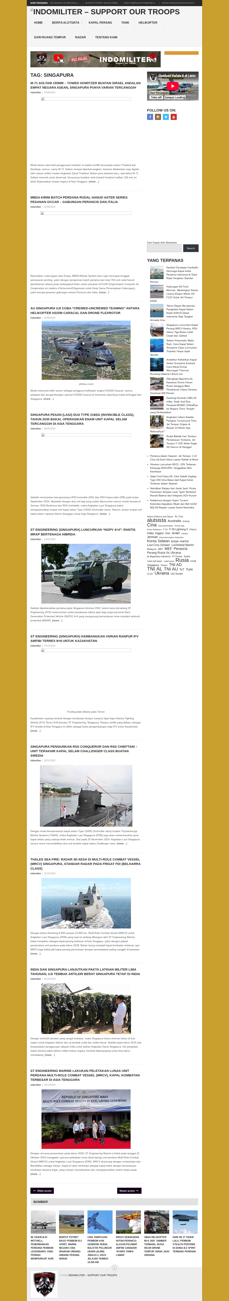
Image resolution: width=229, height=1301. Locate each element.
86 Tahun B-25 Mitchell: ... (65, 3)
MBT (160, 549)
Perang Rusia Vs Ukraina (164, 552)
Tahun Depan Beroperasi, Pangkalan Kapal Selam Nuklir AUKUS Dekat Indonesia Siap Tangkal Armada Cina (172, 312)
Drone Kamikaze (154, 529)
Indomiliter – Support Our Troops (92, 1275)
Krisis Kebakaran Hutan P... (178, 3)
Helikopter (148, 22)
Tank (125, 22)
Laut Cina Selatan (158, 544)
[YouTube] (174, 117)
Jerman (152, 537)
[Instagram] (158, 117)
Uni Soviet (177, 573)
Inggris (159, 533)
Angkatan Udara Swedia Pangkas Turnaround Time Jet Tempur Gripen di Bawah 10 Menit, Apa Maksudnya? (173, 424)
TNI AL (154, 569)
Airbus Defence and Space (160, 516)
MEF (168, 548)
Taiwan (163, 565)
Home (38, 22)
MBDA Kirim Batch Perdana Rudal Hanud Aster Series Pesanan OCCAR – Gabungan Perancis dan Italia (79, 200)
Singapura (153, 565)
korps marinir (180, 541)
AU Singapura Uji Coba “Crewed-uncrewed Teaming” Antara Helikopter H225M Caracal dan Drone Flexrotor (84, 310)
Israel (176, 533)
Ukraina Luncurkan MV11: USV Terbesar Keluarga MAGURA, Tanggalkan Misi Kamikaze (173, 468)
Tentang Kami (106, 37)
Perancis (180, 548)
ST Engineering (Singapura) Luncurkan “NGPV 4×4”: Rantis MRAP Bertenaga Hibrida (82, 532)
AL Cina (179, 516)
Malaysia (151, 549)
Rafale (187, 556)
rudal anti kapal (154, 561)
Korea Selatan (158, 541)
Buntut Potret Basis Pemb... (102, 3)
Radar (80, 37)
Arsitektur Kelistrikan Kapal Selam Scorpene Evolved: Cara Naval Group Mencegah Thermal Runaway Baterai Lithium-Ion (173, 366)
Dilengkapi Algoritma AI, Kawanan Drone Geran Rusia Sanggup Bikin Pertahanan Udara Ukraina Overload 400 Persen (173, 386)
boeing (186, 521)
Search (191, 248)
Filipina (193, 529)
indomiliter (35, 92)
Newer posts (127, 1190)
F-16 (165, 529)
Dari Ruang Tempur (50, 37)
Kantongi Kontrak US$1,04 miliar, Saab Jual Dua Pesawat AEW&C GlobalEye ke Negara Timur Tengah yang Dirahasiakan (174, 405)
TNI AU (171, 569)
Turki (189, 569)
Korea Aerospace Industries (171, 537)
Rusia (182, 560)
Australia (174, 521)
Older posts (44, 1190)
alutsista (156, 520)
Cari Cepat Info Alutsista (162, 242)
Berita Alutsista (65, 22)
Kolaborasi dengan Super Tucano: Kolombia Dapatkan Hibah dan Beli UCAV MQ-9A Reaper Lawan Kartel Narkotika (173, 504)
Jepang (184, 533)
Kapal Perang (100, 22)
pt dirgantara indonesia (158, 556)
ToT (181, 569)
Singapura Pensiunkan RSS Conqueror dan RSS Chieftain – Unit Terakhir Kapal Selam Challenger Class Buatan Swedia (83, 751)
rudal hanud (169, 561)
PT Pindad (177, 556)
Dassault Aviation (165, 526)
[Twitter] (166, 117)
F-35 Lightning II (178, 529)
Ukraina (162, 573)
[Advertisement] (174, 180)
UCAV (150, 574)
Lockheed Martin (183, 545)
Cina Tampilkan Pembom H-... (140, 3)
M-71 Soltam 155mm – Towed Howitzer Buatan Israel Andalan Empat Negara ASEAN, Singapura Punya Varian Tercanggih (85, 85)
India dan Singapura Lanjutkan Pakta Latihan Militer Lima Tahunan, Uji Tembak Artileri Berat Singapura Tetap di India (85, 972)
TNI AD (175, 565)
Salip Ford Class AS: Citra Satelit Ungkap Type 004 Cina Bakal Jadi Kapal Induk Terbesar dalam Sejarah (173, 480)
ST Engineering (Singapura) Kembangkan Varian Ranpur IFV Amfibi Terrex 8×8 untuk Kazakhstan (84, 639)
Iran (167, 533)
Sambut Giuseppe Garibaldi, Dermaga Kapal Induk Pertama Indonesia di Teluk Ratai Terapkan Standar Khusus (174, 274)
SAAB (193, 561)
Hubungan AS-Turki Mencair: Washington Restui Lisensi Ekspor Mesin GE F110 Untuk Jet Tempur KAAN (174, 293)
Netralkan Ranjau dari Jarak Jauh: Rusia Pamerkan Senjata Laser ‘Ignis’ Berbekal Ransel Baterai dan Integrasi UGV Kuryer (173, 492)
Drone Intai (179, 526)
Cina (152, 525)
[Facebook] (150, 117)
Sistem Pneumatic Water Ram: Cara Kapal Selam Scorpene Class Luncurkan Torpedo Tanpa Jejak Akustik (173, 347)
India (150, 533)
